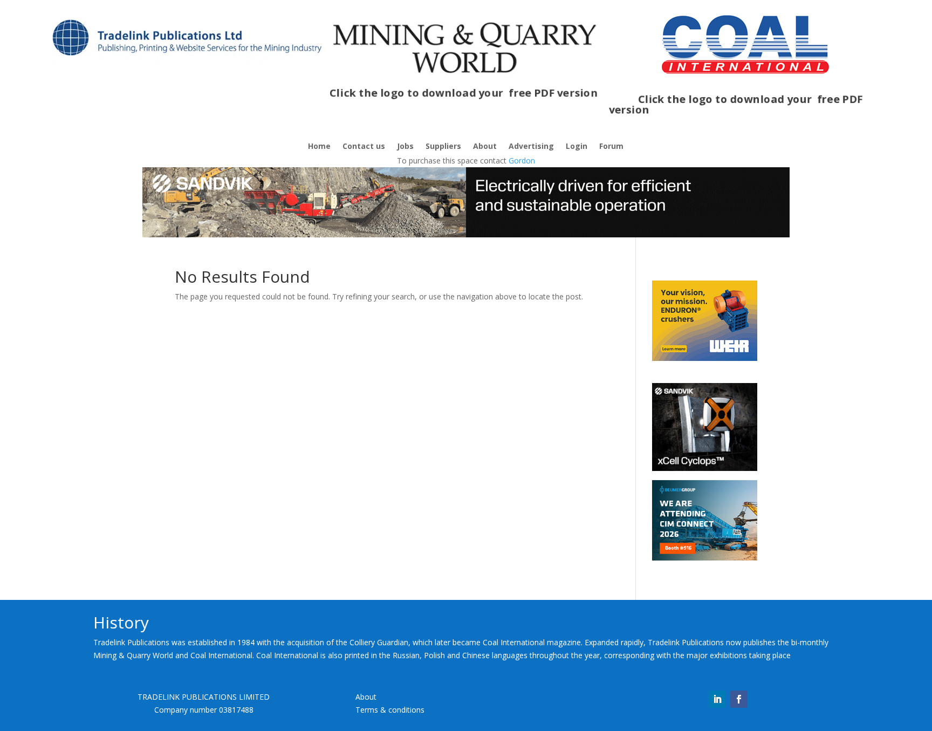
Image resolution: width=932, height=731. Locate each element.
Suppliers (443, 146)
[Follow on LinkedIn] (717, 699)
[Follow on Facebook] (739, 699)
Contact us (363, 146)
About (485, 146)
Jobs (405, 146)
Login (576, 146)
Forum (611, 146)
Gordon (522, 160)
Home (319, 146)
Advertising (531, 146)
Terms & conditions (389, 710)
